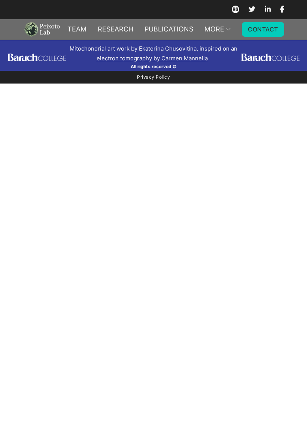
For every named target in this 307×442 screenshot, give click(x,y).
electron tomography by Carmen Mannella (152, 58)
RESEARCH (115, 29)
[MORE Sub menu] (228, 29)
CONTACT (263, 29)
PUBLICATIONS (169, 29)
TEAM (76, 29)
